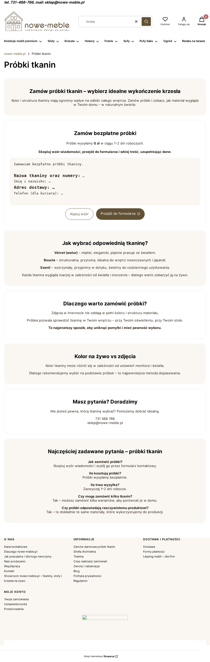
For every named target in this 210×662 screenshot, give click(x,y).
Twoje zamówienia (16, 599)
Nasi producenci (15, 561)
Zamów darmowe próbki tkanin (94, 547)
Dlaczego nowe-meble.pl (20, 551)
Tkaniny (79, 556)
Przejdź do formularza (118, 213)
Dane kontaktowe (15, 547)
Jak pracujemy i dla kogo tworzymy (27, 556)
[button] (146, 21)
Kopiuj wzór (79, 214)
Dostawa (149, 547)
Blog (77, 571)
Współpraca (12, 566)
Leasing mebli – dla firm (159, 556)
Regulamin (80, 581)
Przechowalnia (14, 609)
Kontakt (9, 571)
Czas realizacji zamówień (90, 561)
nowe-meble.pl (15, 54)
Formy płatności (154, 551)
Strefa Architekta (85, 551)
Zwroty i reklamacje (87, 566)
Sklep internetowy (99, 656)
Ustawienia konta (15, 604)
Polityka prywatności (87, 576)
